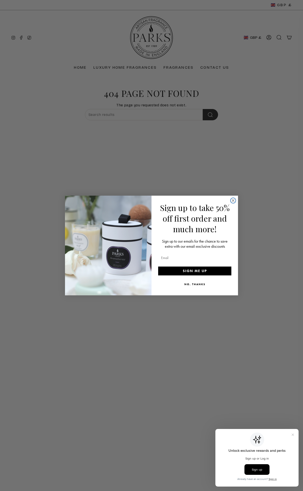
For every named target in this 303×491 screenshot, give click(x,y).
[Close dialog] (233, 200)
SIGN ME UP (195, 271)
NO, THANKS (194, 284)
